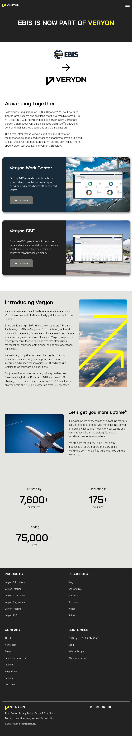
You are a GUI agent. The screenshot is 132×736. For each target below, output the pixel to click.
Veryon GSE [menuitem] (11, 615)
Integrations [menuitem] (11, 671)
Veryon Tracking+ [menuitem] (14, 609)
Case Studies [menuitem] (75, 589)
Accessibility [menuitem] (47, 718)
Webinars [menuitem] (73, 595)
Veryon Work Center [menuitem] (15, 595)
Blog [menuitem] (70, 582)
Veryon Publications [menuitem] (15, 582)
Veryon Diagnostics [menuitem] (15, 602)
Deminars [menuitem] (73, 602)
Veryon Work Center (61, 119)
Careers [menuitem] (9, 678)
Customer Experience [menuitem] (15, 658)
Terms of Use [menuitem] (12, 718)
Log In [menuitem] (71, 645)
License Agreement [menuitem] (29, 718)
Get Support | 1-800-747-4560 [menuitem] (83, 638)
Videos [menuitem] (71, 609)
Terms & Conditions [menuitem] (45, 713)
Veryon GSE (12, 123)
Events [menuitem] (8, 651)
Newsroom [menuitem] (10, 645)
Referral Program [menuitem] (77, 651)
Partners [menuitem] (9, 664)
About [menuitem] (8, 638)
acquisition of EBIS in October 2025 (41, 112)
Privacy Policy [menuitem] (26, 713)
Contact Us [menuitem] (10, 684)
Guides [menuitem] (71, 615)
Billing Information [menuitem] (77, 658)
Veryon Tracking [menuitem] (13, 589)
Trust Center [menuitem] (11, 713)
